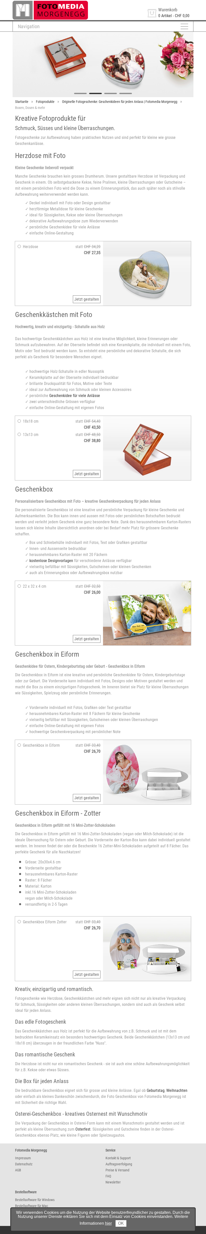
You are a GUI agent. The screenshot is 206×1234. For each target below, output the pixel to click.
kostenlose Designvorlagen (51, 560)
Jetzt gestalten (86, 299)
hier (108, 1223)
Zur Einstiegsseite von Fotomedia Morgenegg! (50, 3)
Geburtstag (156, 1090)
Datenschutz (23, 1164)
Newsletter (113, 1182)
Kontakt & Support (118, 1158)
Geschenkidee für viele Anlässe (74, 395)
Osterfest (82, 1129)
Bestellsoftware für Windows (35, 1200)
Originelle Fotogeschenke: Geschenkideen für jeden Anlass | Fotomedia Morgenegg (119, 102)
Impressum (23, 1158)
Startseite (21, 102)
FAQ (108, 1176)
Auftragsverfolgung (119, 1164)
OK (121, 1223)
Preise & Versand (117, 1170)
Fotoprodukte (45, 102)
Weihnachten (176, 1090)
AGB (18, 1170)
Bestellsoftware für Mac (31, 1206)
